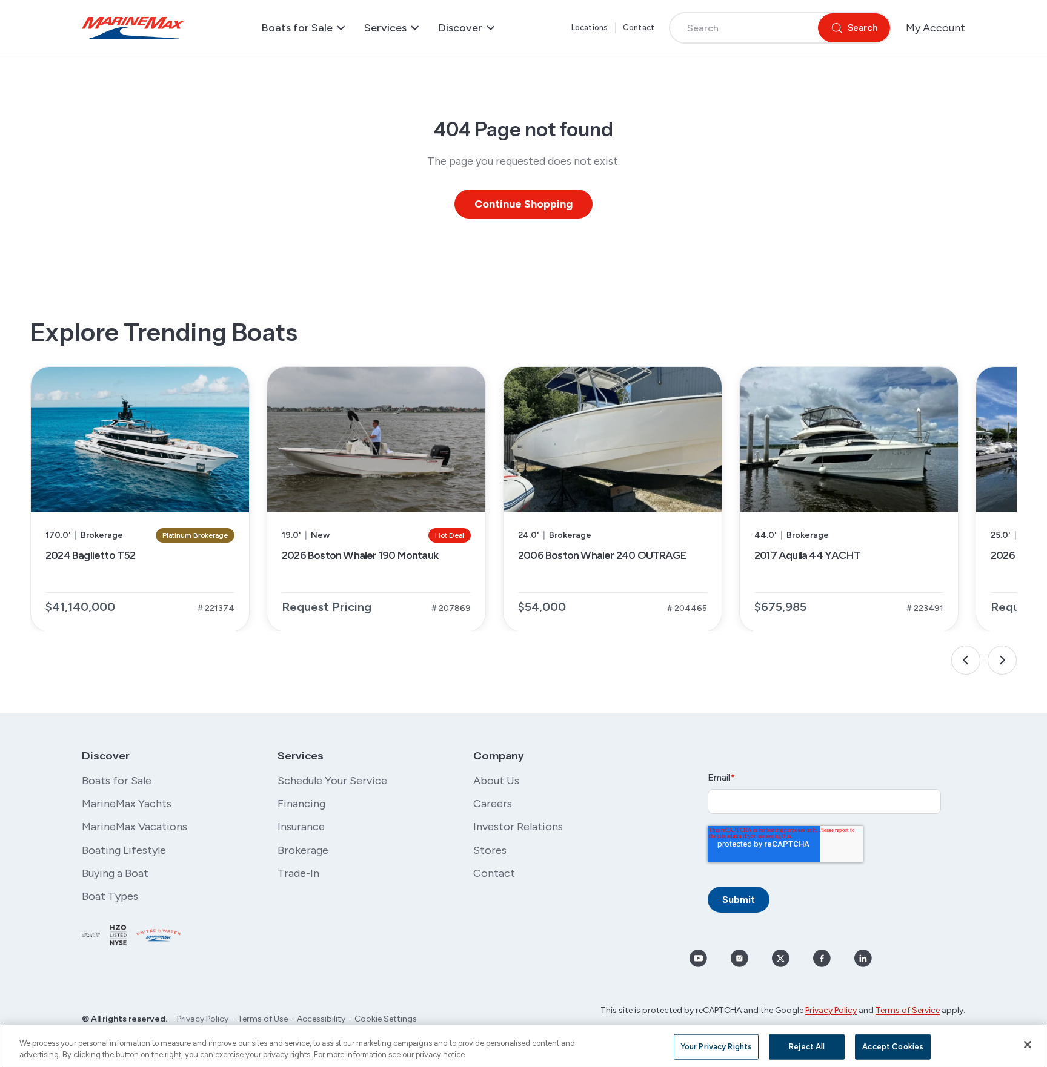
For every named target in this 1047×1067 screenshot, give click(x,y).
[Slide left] (965, 660)
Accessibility (321, 1019)
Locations (589, 27)
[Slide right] (1002, 660)
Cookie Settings (385, 1019)
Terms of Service (908, 1010)
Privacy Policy (202, 1019)
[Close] (1027, 1044)
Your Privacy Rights (716, 1046)
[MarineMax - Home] (133, 28)
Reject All (807, 1046)
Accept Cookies (892, 1046)
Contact (638, 27)
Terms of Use (263, 1019)
